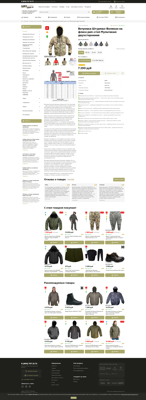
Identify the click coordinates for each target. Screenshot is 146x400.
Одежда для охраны (28, 53)
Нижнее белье (27, 68)
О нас (68, 6)
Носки (24, 72)
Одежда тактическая (28, 42)
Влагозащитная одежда (29, 50)
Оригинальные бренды (29, 60)
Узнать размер (120, 48)
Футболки (25, 82)
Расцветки (88, 6)
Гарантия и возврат (44, 6)
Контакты (55, 6)
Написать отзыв (118, 179)
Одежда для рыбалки (29, 39)
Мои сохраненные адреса (80, 368)
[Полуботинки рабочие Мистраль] (115, 255)
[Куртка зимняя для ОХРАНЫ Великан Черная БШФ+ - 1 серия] (54, 255)
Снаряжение (53, 17)
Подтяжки (25, 92)
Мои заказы (76, 365)
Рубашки (25, 86)
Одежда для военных (29, 34)
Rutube (75, 381)
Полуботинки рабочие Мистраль (115, 270)
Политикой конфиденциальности (129, 394)
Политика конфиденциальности (116, 391)
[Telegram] (30, 386)
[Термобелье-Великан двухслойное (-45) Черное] (94, 255)
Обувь (39, 17)
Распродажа (121, 17)
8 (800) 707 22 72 (27, 1)
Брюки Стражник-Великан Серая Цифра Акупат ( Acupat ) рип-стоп (114, 238)
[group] (60, 41)
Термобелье (26, 74)
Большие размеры (84, 17)
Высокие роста (27, 63)
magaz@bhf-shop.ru (106, 1)
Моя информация (78, 370)
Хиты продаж (56, 373)
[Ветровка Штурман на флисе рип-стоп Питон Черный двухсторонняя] (115, 296)
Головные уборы (27, 65)
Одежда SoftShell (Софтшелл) (27, 45)
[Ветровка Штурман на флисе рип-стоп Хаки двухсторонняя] (54, 296)
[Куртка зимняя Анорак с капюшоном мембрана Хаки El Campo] (115, 330)
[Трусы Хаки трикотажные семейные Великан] (74, 255)
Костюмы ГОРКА (103, 17)
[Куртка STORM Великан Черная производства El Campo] (74, 330)
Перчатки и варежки (28, 78)
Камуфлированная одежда (30, 56)
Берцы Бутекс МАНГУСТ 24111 (73, 311)
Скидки (54, 368)
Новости (54, 365)
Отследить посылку (99, 12)
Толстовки (25, 80)
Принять (73, 397)
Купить (55, 242)
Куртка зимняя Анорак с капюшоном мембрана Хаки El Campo (114, 347)
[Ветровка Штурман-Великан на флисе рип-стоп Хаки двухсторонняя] (94, 296)
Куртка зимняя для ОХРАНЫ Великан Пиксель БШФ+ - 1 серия (52, 238)
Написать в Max (120, 1)
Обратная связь (56, 375)
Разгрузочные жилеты (29, 58)
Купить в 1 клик (111, 73)
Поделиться (115, 25)
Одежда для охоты (28, 36)
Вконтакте (76, 379)
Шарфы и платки (27, 90)
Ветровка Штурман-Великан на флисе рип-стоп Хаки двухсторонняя (94, 313)
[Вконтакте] (26, 386)
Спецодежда (26, 48)
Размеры (61, 6)
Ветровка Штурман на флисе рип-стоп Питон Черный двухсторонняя (114, 313)
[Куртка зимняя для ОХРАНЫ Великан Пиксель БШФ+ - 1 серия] (54, 221)
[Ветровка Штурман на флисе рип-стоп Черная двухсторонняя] (54, 330)
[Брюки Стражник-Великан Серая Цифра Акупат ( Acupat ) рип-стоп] (115, 221)
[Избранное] (122, 73)
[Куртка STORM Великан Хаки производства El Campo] (94, 330)
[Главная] (29, 7)
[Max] (22, 386)
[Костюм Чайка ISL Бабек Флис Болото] (74, 221)
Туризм (68, 17)
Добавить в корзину (90, 73)
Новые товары (56, 370)
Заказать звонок (118, 12)
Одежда (25, 17)
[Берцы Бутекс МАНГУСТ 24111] (74, 296)
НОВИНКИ (25, 94)
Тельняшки (26, 70)
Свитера (25, 76)
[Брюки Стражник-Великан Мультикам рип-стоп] (94, 221)
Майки (24, 84)
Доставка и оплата (77, 6)
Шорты (24, 88)
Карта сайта (55, 384)
